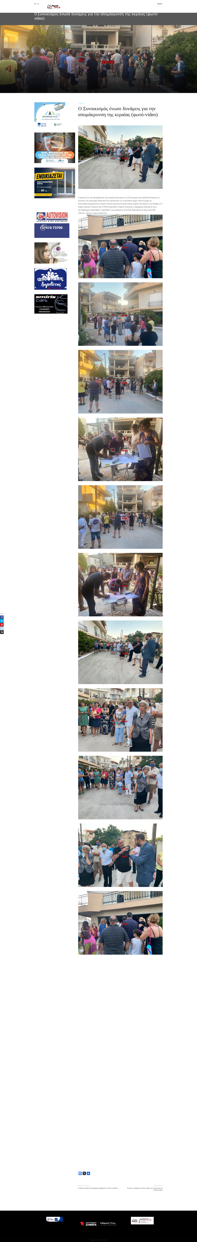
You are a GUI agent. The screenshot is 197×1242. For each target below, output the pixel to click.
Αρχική (159, 4)
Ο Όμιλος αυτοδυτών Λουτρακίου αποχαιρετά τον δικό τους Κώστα (98, 1188)
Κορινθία (81, 103)
